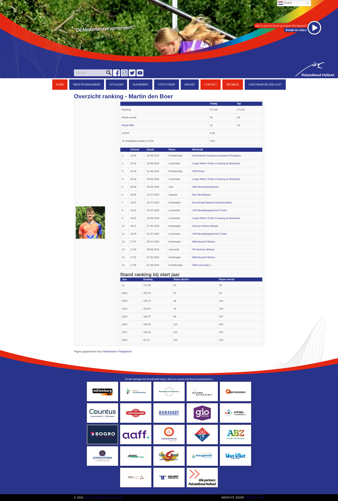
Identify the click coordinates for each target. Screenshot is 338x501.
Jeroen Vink (254, 497)
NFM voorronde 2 (201, 265)
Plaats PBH (128, 125)
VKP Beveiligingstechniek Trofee (209, 210)
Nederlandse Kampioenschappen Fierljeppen (216, 155)
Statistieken (166, 84)
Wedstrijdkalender (86, 84)
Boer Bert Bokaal (201, 194)
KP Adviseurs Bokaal (203, 249)
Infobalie (232, 84)
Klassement (141, 84)
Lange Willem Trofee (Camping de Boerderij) (216, 163)
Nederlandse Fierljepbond (117, 351)
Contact (210, 84)
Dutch (287, 2)
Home (60, 84)
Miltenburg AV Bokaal (203, 241)
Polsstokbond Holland (103, 497)
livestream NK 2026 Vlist (265, 84)
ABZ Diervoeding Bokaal (205, 187)
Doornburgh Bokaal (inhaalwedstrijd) (212, 202)
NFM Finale (198, 171)
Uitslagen (116, 84)
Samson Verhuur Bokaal (205, 226)
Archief (189, 84)
